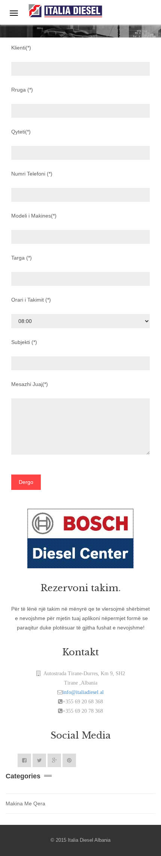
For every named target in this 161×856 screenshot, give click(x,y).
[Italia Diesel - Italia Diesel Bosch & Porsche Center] (65, 9)
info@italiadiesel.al (83, 692)
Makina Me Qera (25, 803)
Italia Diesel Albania (89, 840)
